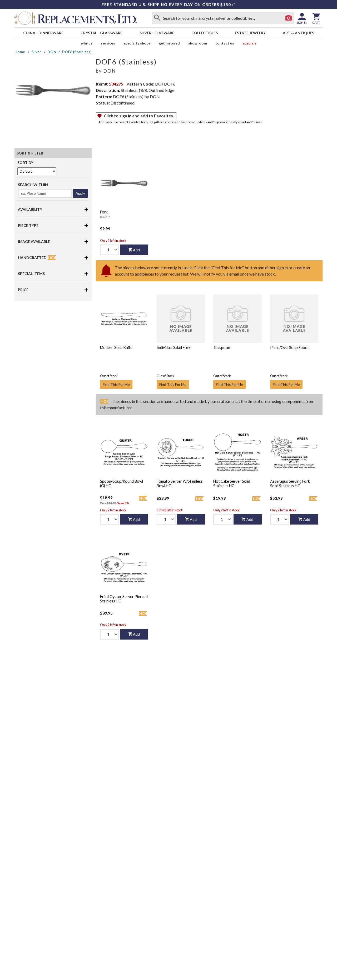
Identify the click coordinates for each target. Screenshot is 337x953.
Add (136, 250)
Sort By (25, 162)
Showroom (197, 43)
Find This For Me (116, 384)
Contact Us (224, 43)
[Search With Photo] (288, 18)
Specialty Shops (136, 43)
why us (86, 43)
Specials (249, 43)
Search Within (33, 184)
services (108, 43)
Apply (80, 193)
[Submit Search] (157, 18)
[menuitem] (43, 33)
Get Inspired (169, 43)
